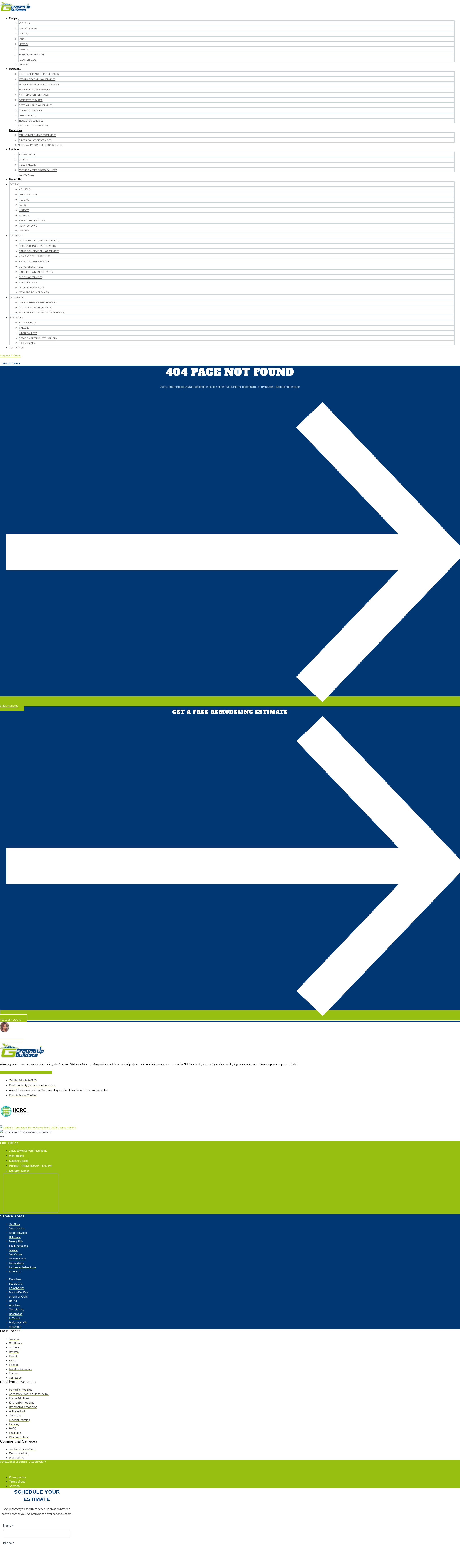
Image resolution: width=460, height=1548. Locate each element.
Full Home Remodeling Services (39, 74)
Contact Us (15, 179)
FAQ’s (22, 39)
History (23, 44)
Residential (15, 69)
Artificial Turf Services (34, 94)
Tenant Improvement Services (37, 135)
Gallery (24, 159)
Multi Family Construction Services (40, 145)
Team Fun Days (27, 59)
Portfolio (14, 149)
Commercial (15, 130)
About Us (24, 23)
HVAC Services (27, 115)
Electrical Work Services (35, 140)
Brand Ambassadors (31, 54)
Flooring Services (30, 110)
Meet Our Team (28, 28)
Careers (23, 64)
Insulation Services (31, 120)
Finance (24, 49)
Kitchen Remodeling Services (37, 79)
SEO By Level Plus (10, 1469)
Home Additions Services (34, 89)
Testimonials (26, 174)
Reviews (23, 33)
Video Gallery (27, 164)
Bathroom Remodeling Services (39, 84)
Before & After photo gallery (38, 170)
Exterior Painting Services (35, 105)
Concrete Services (31, 100)
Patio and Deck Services (33, 125)
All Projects (27, 154)
